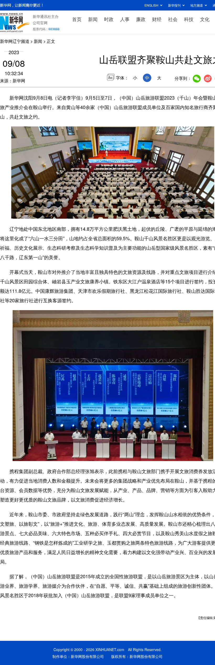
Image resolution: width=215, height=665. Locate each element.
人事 (125, 19)
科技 (189, 19)
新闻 (93, 19)
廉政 (141, 19)
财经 (157, 19)
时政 (109, 19)
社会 (173, 19)
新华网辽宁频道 (14, 41)
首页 (77, 19)
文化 (204, 19)
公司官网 (40, 22)
